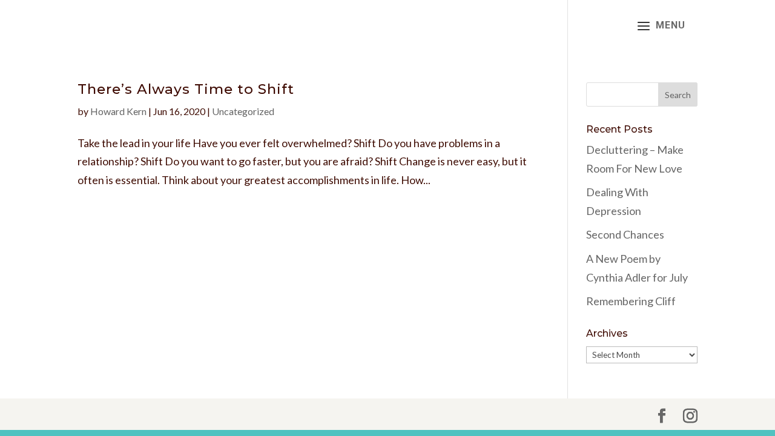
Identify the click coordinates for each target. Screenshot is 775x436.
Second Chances (625, 234)
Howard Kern (118, 111)
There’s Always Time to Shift (186, 89)
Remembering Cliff (631, 301)
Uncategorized (243, 111)
